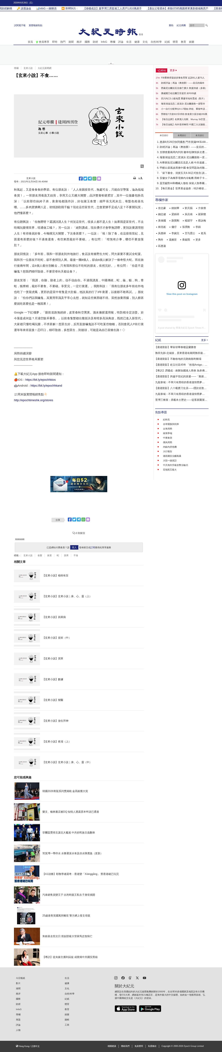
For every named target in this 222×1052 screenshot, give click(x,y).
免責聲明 (139, 1046)
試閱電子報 (20, 25)
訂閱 (93, 547)
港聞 (71, 41)
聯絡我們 (125, 1046)
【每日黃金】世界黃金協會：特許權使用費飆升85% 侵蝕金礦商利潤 (183, 188)
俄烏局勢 (167, 442)
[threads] (130, 977)
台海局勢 (167, 428)
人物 (18, 1030)
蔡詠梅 (202, 220)
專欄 (112, 41)
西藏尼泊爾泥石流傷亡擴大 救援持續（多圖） (184, 88)
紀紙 (167, 41)
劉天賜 (189, 208)
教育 (183, 41)
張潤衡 (186, 227)
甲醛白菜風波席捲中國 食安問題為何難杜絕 (183, 168)
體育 (175, 41)
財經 (95, 41)
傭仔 (174, 227)
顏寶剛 (175, 220)
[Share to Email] (99, 179)
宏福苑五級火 (170, 469)
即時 (54, 41)
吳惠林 (162, 233)
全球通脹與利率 (171, 424)
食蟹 (40, 555)
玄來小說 (28, 68)
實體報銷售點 (35, 25)
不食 (76, 555)
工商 (67, 1025)
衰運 (49, 555)
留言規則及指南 (19, 539)
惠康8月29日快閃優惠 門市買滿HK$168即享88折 (184, 142)
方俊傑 (202, 208)
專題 (18, 1019)
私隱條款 (152, 1046)
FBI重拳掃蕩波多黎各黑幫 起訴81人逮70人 (183, 77)
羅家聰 (202, 214)
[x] (137, 977)
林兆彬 (162, 227)
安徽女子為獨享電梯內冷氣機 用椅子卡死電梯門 (183, 178)
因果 (66, 555)
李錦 (198, 227)
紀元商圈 (181, 25)
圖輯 (67, 1019)
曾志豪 (162, 208)
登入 (74, 547)
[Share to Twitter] (85, 179)
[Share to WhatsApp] (94, 179)
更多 (198, 239)
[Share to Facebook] (81, 179)
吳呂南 (189, 214)
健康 (137, 41)
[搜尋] (206, 25)
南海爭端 (167, 433)
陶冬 (160, 239)
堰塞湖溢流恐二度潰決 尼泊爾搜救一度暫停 (183, 103)
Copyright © (167, 1046)
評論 (120, 41)
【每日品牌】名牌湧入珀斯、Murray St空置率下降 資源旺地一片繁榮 (184, 119)
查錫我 (186, 239)
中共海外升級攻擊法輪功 (175, 465)
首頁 (30, 41)
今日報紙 (20, 978)
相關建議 (112, 1046)
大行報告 (167, 451)
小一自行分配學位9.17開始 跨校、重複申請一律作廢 (184, 109)
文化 (145, 41)
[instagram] (115, 977)
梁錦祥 (175, 214)
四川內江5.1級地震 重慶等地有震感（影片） (183, 98)
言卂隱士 (190, 233)
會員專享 (44, 41)
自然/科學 (156, 41)
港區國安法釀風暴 (172, 456)
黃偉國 (162, 220)
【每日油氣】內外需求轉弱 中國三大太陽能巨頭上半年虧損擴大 (184, 124)
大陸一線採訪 (170, 460)
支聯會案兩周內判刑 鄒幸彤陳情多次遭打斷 (183, 152)
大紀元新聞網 (44, 68)
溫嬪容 (173, 239)
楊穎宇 (189, 220)
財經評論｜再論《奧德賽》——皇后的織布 (182, 83)
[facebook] (123, 977)
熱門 (62, 41)
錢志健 (162, 214)
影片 (18, 983)
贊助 (171, 25)
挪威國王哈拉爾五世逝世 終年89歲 (178, 93)
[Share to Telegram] (90, 179)
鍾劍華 (175, 208)
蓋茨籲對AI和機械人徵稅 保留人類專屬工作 (183, 183)
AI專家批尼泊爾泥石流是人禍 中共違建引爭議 (183, 163)
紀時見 (166, 419)
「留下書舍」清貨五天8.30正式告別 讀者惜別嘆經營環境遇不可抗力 (183, 173)
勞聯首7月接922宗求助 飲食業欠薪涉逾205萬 (184, 114)
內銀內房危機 (170, 447)
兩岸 (79, 41)
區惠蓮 (162, 246)
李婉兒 (175, 233)
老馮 (203, 233)
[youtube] (144, 977)
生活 (128, 41)
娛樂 (191, 41)
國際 (87, 41)
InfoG (104, 41)
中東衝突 (167, 437)
